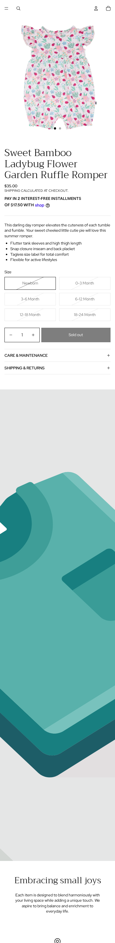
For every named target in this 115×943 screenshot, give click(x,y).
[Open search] (18, 8)
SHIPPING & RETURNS (24, 367)
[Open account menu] (96, 8)
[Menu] (6, 8)
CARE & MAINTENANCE (26, 355)
